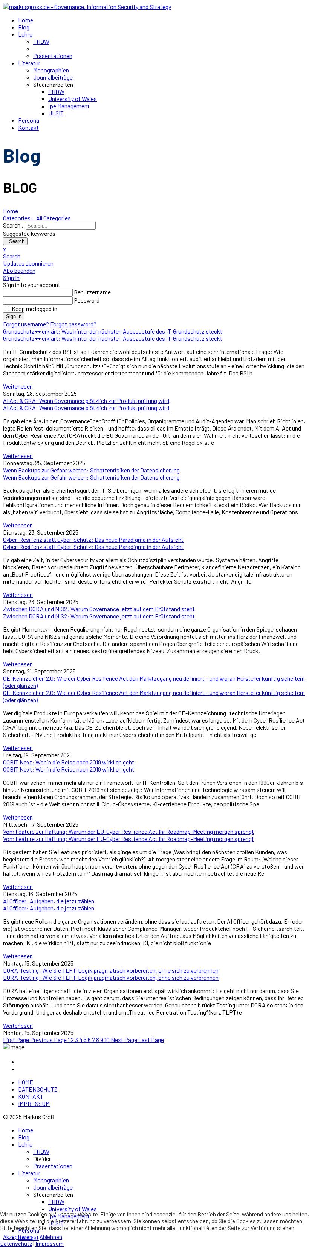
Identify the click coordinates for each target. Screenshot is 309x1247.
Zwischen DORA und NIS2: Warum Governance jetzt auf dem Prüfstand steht (99, 616)
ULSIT (56, 113)
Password (86, 300)
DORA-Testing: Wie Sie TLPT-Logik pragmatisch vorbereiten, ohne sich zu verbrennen (111, 977)
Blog (23, 27)
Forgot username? (26, 324)
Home (25, 19)
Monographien (51, 70)
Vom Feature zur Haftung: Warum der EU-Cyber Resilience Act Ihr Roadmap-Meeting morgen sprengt (128, 838)
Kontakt (28, 127)
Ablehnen (51, 1236)
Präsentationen (52, 55)
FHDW (41, 41)
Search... (14, 225)
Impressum (49, 1243)
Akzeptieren (17, 1236)
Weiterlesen (18, 386)
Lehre (25, 34)
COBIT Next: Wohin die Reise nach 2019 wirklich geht (68, 769)
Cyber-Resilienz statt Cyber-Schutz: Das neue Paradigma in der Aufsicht (93, 546)
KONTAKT (30, 1096)
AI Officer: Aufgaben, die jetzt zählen (48, 908)
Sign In (13, 316)
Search (15, 241)
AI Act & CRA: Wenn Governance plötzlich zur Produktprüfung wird (86, 407)
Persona (28, 120)
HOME (25, 1082)
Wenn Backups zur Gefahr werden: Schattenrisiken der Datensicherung (91, 477)
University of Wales (72, 98)
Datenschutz (16, 1243)
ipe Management (69, 105)
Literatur (29, 62)
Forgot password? (73, 324)
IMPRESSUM (34, 1103)
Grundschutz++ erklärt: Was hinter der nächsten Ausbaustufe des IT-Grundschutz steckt (112, 338)
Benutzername (92, 291)
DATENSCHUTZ (38, 1089)
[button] (154, 256)
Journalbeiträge (53, 77)
